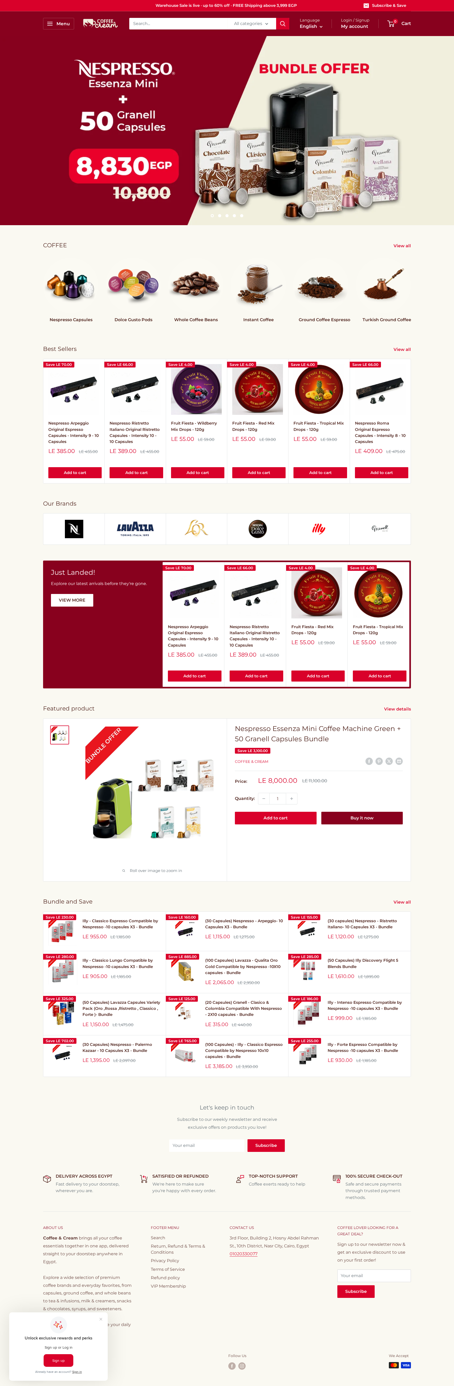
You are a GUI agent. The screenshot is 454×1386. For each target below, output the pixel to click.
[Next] (411, 421)
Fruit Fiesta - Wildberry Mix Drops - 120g (194, 426)
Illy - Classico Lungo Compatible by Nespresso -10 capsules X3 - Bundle (117, 963)
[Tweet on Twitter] (389, 761)
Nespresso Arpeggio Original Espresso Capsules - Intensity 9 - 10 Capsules (73, 432)
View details (398, 709)
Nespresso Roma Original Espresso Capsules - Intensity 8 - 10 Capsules (380, 432)
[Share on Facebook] (369, 761)
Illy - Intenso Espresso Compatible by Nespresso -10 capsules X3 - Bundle (365, 1005)
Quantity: (245, 798)
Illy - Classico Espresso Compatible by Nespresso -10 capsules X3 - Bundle (120, 923)
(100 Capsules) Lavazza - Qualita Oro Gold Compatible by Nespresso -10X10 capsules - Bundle (243, 966)
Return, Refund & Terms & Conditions (178, 1249)
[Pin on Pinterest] (379, 761)
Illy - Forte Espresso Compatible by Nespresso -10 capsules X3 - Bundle (363, 1047)
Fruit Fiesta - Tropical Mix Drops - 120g (318, 426)
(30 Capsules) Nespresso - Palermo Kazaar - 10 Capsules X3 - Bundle (117, 1047)
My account (354, 26)
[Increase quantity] (291, 798)
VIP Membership (168, 1286)
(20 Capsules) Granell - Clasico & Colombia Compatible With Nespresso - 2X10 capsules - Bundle (243, 1008)
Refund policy (165, 1277)
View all (403, 245)
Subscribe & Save (389, 5)
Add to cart (75, 472)
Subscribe (266, 1145)
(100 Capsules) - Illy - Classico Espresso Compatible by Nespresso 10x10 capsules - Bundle (244, 1050)
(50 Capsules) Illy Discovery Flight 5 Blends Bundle (363, 963)
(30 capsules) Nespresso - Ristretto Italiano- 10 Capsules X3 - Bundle (362, 923)
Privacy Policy (165, 1260)
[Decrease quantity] (263, 798)
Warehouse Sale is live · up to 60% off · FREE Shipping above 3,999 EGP (226, 5)
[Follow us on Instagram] (242, 1365)
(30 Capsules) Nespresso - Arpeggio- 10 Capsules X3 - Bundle (244, 923)
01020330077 (243, 1253)
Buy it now (362, 817)
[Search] (282, 23)
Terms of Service (168, 1269)
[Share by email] (399, 761)
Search (158, 1237)
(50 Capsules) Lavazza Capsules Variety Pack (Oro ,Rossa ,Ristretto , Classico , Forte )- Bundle (121, 1008)
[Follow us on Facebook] (232, 1365)
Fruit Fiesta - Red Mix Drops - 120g (253, 426)
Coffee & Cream (251, 761)
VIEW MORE (72, 600)
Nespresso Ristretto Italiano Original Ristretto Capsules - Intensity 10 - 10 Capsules (135, 432)
